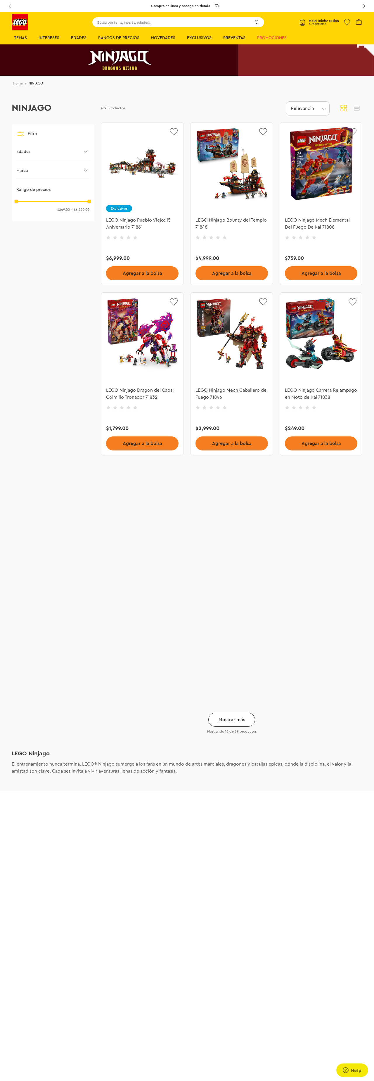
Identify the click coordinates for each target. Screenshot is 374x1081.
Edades (78, 38)
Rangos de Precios (118, 38)
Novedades (163, 38)
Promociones (272, 38)
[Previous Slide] (10, 6)
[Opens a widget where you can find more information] (352, 1070)
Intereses (49, 38)
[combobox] (178, 22)
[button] (52, 151)
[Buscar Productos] (257, 22)
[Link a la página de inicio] (18, 83)
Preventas (234, 38)
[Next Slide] (364, 6)
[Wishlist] (347, 22)
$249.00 (63, 209)
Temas (20, 38)
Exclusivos (199, 38)
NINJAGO (35, 83)
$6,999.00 (80, 209)
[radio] (343, 108)
